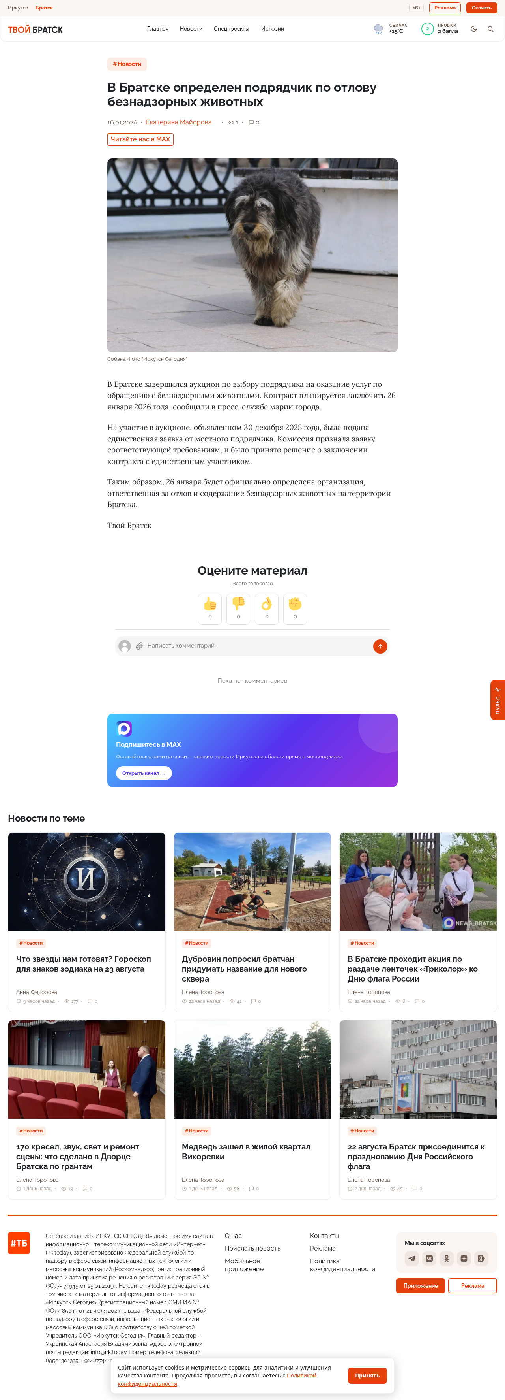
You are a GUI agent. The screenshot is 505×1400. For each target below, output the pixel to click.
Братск (44, 8)
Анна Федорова (36, 992)
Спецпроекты (231, 28)
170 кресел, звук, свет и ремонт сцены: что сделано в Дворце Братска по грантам (77, 1156)
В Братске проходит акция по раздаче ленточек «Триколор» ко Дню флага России (413, 969)
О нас (233, 1236)
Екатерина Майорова (179, 122)
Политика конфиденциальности (343, 1265)
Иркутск (18, 8)
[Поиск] (490, 29)
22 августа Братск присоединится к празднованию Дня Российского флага (416, 1156)
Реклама (323, 1248)
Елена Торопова (203, 992)
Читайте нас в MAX (140, 139)
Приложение (421, 1285)
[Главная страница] (35, 28)
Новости (191, 28)
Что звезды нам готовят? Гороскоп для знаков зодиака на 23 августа (83, 964)
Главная (157, 28)
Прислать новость (253, 1248)
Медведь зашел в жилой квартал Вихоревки (246, 1151)
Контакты (324, 1236)
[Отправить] (380, 646)
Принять (367, 1375)
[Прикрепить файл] (139, 646)
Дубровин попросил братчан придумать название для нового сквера (244, 969)
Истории (272, 28)
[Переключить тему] (474, 29)
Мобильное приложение (244, 1265)
